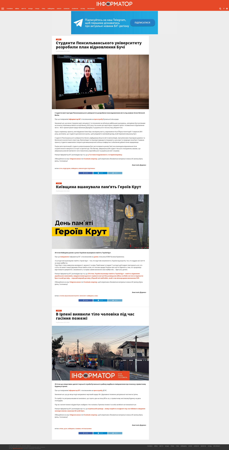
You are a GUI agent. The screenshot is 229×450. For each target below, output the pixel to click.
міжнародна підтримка (86, 168)
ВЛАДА (30, 8)
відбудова (67, 168)
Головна (10, 8)
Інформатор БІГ (74, 390)
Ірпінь (61, 428)
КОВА (96, 296)
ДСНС (65, 428)
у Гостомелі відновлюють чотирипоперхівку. (105, 155)
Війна (17, 8)
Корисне (66, 8)
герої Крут (83, 296)
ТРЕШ (43, 8)
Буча (61, 168)
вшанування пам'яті (72, 296)
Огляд (83, 8)
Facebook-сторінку (90, 159)
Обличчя (75, 8)
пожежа (78, 428)
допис (96, 257)
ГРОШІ (37, 8)
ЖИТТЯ (23, 8)
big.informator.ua (17, 448)
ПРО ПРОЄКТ (91, 8)
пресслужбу (98, 119)
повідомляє (64, 257)
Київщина (51, 8)
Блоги (59, 8)
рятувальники (86, 428)
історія (61, 296)
